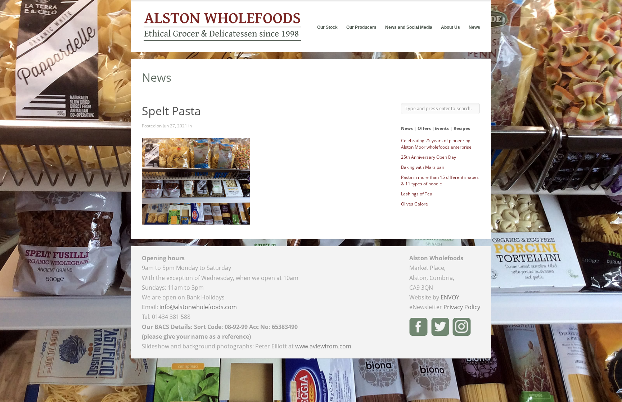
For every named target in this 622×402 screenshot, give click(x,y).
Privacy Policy (461, 307)
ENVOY (450, 297)
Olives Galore (414, 204)
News (474, 27)
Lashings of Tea (416, 194)
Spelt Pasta (171, 110)
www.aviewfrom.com (323, 346)
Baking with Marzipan (422, 167)
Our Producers (361, 27)
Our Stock (327, 27)
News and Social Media (408, 27)
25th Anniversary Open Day (428, 157)
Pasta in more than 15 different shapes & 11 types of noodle (440, 180)
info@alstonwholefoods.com (198, 307)
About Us (450, 27)
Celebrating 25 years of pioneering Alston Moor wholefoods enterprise (436, 143)
